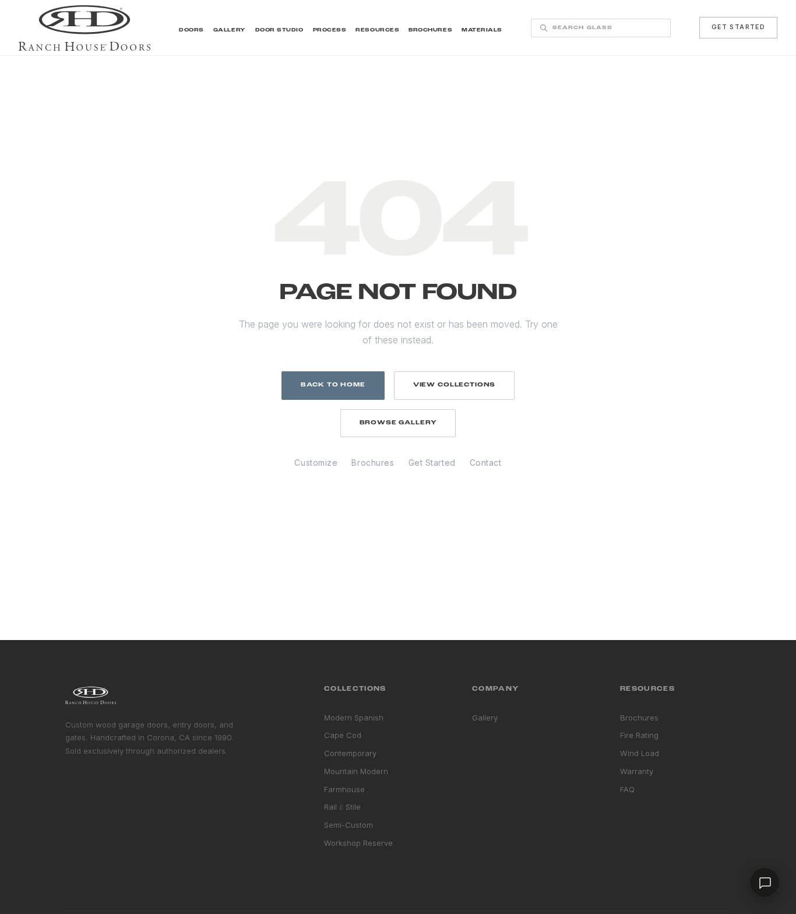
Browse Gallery (398, 423)
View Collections (454, 385)
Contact (486, 462)
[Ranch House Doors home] (84, 28)
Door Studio (279, 30)
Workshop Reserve (358, 843)
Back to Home (333, 385)
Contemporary (350, 753)
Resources (377, 30)
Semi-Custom (348, 824)
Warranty (636, 771)
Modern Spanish (353, 717)
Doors (191, 30)
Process (330, 30)
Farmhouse (344, 789)
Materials (482, 30)
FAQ (627, 789)
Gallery (229, 30)
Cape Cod (342, 735)
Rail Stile (342, 807)
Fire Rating (639, 735)
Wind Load (639, 753)
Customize (315, 462)
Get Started (738, 27)
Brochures (430, 30)
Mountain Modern (356, 771)
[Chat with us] (764, 882)
